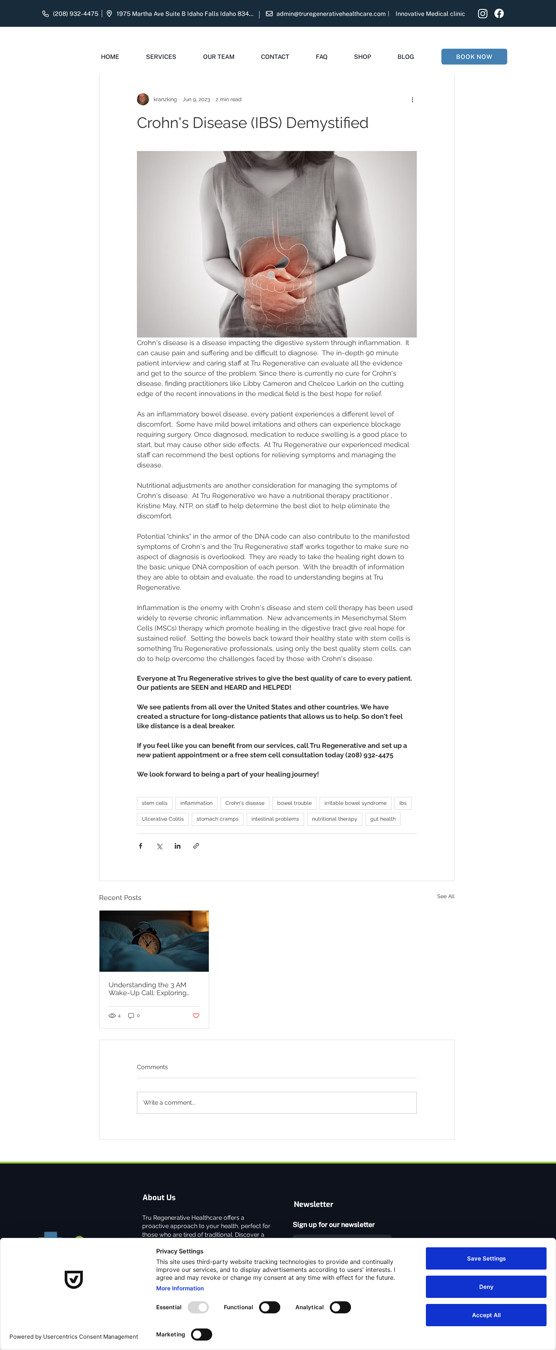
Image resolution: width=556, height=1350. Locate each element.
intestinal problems (275, 819)
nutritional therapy (334, 819)
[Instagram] (483, 13)
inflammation (196, 803)
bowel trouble (294, 803)
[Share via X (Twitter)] (159, 845)
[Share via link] (196, 845)
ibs (403, 803)
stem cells (155, 803)
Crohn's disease (244, 803)
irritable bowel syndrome (356, 803)
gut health (383, 819)
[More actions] (412, 99)
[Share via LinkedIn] (177, 845)
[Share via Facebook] (140, 845)
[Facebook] (499, 13)
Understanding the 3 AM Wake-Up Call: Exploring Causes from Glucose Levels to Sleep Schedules (152, 989)
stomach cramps (218, 819)
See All (446, 896)
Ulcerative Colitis (163, 819)
